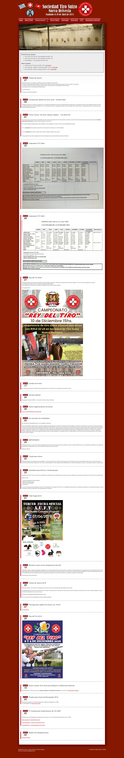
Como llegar (65, 20)
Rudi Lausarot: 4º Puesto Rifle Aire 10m (31, 719)
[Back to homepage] (55, 16)
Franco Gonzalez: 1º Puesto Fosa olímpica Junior (33, 722)
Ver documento (25, 609)
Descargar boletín (26, 737)
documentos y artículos (73, 690)
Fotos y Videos (54, 20)
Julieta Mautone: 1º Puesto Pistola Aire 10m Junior (33, 725)
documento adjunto (36, 703)
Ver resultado (48, 65)
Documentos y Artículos (93, 20)
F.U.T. (81, 20)
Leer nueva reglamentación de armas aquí (31, 411)
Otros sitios (74, 20)
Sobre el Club (29, 20)
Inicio (21, 20)
